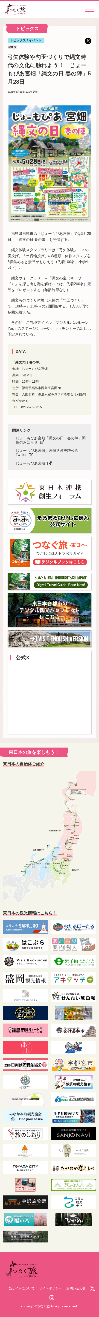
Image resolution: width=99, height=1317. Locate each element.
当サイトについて (22, 1288)
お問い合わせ (76, 1288)
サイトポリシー (50, 1288)
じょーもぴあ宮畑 (30, 463)
